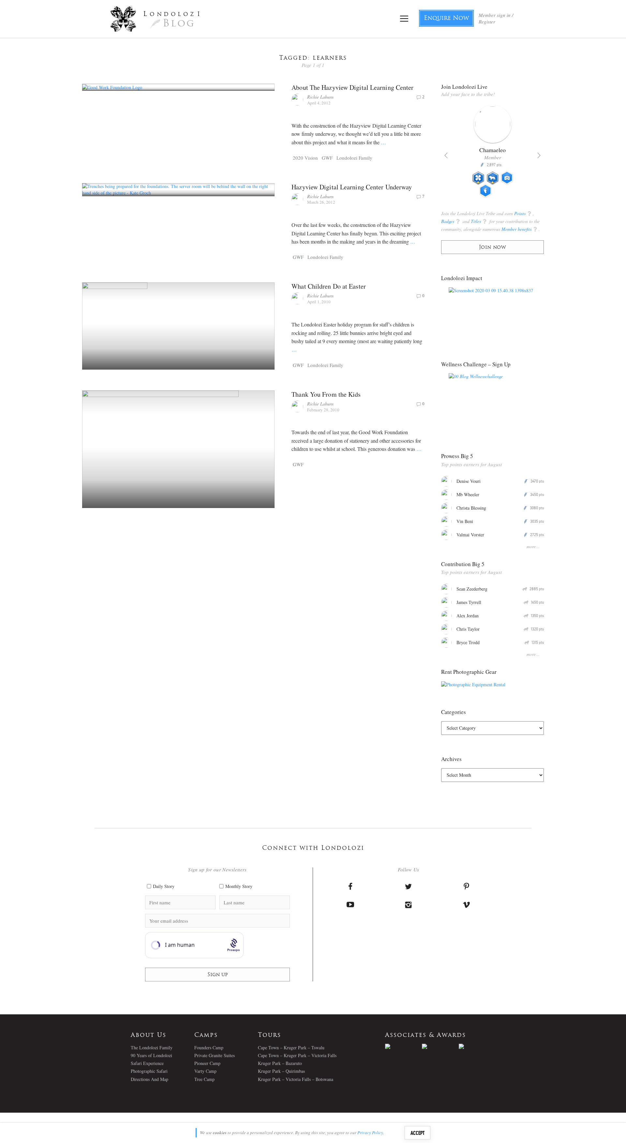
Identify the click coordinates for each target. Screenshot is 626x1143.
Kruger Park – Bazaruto (280, 1063)
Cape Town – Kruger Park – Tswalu (291, 1047)
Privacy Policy (370, 1132)
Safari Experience (147, 1063)
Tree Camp (204, 1079)
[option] (492, 154)
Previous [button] (446, 155)
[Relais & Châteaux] (477, 1046)
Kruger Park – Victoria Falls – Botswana (295, 1079)
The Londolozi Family (151, 1047)
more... (533, 546)
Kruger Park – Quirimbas (281, 1071)
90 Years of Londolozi (151, 1055)
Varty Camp (205, 1071)
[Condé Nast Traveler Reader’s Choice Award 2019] (403, 1046)
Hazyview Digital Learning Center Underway (351, 187)
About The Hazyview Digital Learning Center (352, 87)
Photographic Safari (149, 1071)
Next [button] (539, 155)
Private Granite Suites (214, 1055)
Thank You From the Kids (326, 394)
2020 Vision (305, 157)
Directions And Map (149, 1079)
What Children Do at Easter (328, 286)
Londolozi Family (354, 157)
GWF (327, 157)
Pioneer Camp (207, 1063)
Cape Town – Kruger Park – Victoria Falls (297, 1055)
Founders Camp (208, 1047)
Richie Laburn (320, 97)
